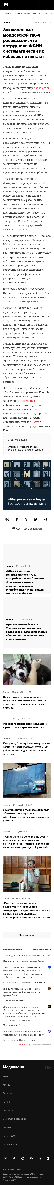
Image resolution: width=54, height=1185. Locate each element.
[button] (47, 5)
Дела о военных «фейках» (28, 13)
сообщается (42, 88)
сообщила (28, 401)
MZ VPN (7, 1127)
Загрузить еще (27, 935)
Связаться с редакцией (29, 528)
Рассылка (8, 1110)
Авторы (6, 1084)
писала (34, 422)
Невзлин (7, 13)
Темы (5, 1076)
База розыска (10, 1144)
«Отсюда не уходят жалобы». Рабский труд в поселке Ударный (25, 448)
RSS (7, 1101)
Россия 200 (9, 1135)
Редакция (7, 1093)
